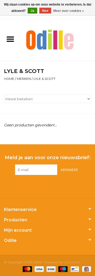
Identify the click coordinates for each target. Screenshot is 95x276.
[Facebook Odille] (43, 186)
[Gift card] (85, 269)
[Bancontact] (74, 269)
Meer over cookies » (68, 11)
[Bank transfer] (50, 269)
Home (9, 79)
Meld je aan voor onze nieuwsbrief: (48, 157)
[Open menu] (10, 39)
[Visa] (39, 269)
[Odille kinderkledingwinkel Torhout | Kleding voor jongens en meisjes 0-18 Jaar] (58, 39)
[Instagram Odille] (52, 186)
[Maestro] (62, 269)
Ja (32, 11)
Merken (24, 79)
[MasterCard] (27, 269)
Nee (45, 11)
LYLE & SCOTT (44, 79)
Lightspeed (72, 262)
